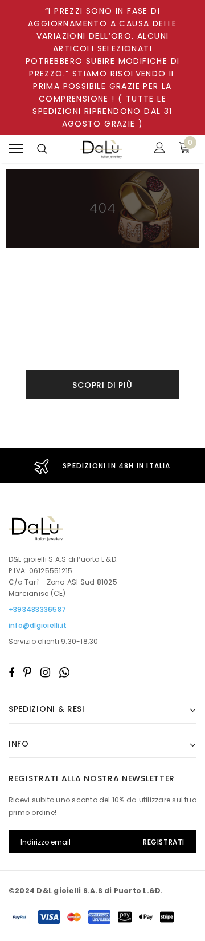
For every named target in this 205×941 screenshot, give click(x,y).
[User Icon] (159, 149)
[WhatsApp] (64, 672)
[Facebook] (11, 672)
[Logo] (101, 149)
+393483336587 (37, 609)
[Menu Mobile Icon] (16, 149)
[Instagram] (45, 672)
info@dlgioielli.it (38, 625)
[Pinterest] (27, 672)
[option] (102, 465)
